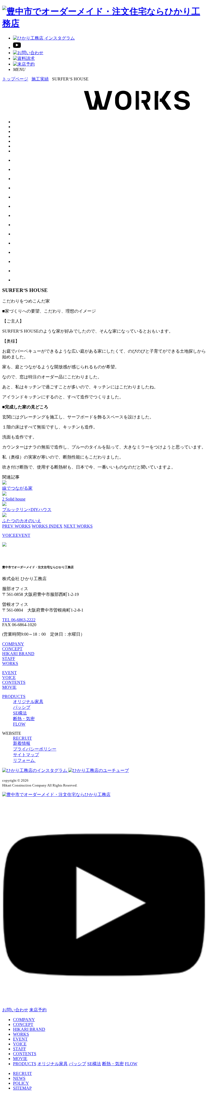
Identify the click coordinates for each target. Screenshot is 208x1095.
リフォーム (24, 760)
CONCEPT (12, 648)
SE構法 (20, 713)
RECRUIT (22, 738)
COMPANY (13, 644)
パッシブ (21, 707)
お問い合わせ (15, 1010)
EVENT (23, 535)
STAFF (8, 658)
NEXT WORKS (78, 526)
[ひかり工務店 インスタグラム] (44, 38)
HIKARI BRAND (18, 653)
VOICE (9, 535)
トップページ (15, 79)
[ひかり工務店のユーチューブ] (98, 770)
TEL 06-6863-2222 (18, 620)
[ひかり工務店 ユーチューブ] (17, 47)
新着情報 (21, 743)
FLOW (19, 724)
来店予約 (38, 1010)
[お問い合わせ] (28, 52)
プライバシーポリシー (34, 749)
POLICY (21, 1083)
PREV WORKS (16, 526)
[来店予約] (24, 64)
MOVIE (9, 687)
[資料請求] (24, 58)
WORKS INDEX (47, 526)
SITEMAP (22, 1088)
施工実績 (40, 79)
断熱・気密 (24, 718)
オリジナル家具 (28, 701)
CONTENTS (13, 682)
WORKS (10, 663)
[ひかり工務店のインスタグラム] (35, 770)
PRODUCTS (13, 696)
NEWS (19, 1078)
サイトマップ (26, 754)
